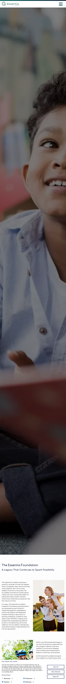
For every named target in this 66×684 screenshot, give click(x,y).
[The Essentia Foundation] (10, 5)
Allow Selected (55, 671)
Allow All (55, 667)
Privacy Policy (6, 675)
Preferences (28, 678)
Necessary (7, 678)
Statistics (7, 682)
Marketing (28, 682)
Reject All (55, 676)
